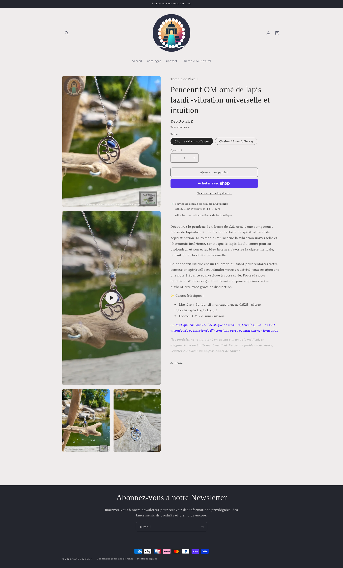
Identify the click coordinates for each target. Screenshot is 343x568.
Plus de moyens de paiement (214, 193)
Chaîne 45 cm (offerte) (236, 141)
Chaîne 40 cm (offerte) (192, 141)
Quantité (176, 150)
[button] (66, 33)
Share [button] (178, 363)
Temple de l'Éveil (82, 558)
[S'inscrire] (202, 526)
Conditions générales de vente (115, 558)
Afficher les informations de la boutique (203, 215)
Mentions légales (147, 558)
